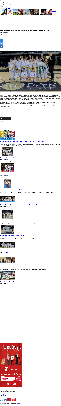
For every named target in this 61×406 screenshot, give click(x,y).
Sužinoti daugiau (18, 403)
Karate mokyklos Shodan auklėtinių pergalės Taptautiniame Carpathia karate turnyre (13, 281)
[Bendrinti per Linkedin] (1, 41)
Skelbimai (3, 394)
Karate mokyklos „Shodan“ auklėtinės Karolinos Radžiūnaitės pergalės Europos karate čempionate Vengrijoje (17, 189)
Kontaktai (3, 393)
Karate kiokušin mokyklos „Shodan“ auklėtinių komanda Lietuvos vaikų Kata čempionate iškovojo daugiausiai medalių (18, 157)
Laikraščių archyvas (5, 395)
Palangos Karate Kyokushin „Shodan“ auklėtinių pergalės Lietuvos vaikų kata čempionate (14, 250)
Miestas (7, 159)
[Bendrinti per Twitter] (1, 44)
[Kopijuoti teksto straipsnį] (1, 36)
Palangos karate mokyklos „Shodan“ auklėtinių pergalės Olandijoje (10, 266)
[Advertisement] (30, 22)
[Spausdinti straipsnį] (1, 38)
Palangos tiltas (8, 8)
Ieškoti (10, 7)
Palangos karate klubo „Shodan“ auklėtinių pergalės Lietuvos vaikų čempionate (12, 235)
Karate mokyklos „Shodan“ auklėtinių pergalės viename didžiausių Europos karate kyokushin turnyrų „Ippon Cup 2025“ (18, 173)
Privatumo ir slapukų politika (6, 396)
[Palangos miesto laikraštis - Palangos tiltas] (2, 0)
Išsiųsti (2, 121)
